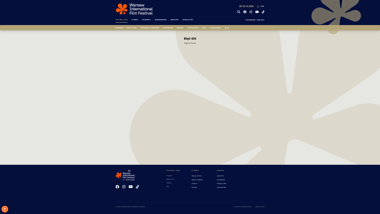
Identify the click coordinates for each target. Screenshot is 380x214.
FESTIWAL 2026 (122, 20)
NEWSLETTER (188, 20)
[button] (5, 209)
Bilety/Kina (132, 28)
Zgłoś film (220, 176)
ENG (262, 6)
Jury (204, 28)
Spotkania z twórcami (150, 28)
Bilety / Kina (170, 179)
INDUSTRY (175, 20)
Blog (227, 28)
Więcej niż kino (197, 176)
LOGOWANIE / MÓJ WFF (255, 20)
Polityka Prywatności (242, 207)
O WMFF (135, 20)
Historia (194, 183)
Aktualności (193, 28)
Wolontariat (215, 28)
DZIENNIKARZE (161, 20)
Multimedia (168, 28)
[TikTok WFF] (263, 12)
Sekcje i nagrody (197, 180)
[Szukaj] (238, 12)
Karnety (180, 28)
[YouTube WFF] (257, 12)
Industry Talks (221, 183)
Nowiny (168, 183)
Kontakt (194, 187)
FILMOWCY (146, 20)
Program (119, 28)
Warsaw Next (221, 187)
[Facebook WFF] (244, 12)
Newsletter (259, 207)
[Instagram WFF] (251, 12)
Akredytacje (221, 180)
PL (258, 6)
